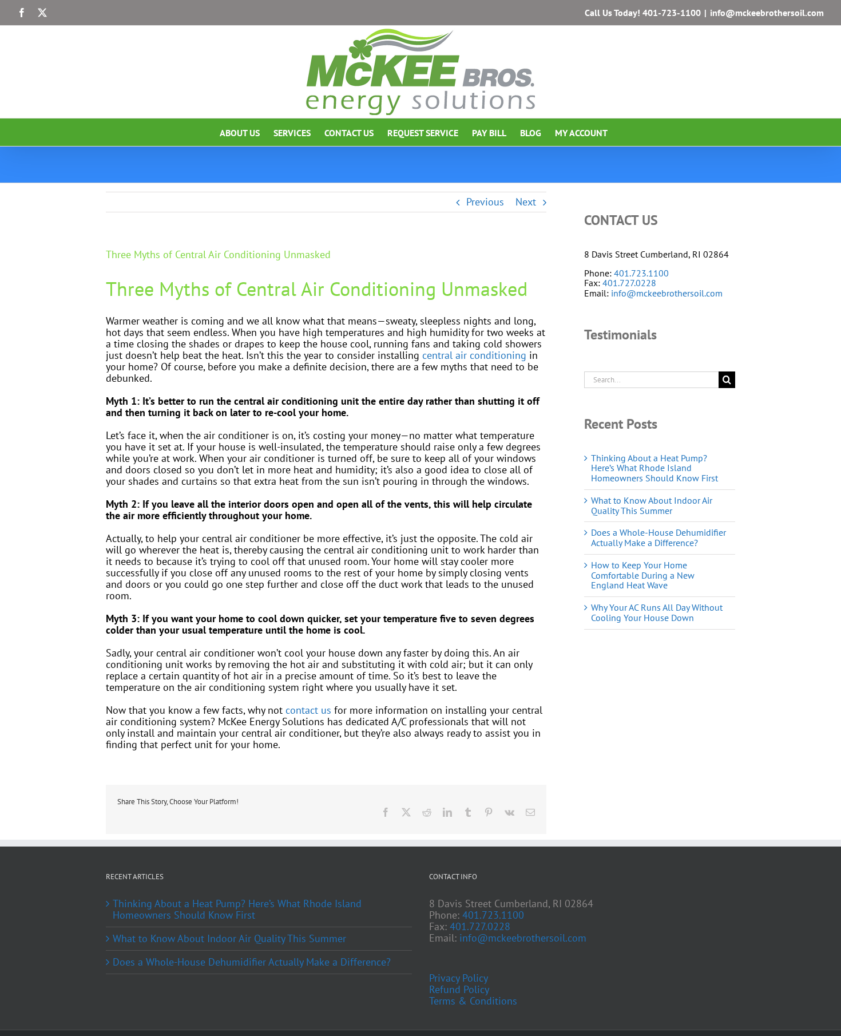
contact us (308, 710)
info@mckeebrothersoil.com (767, 12)
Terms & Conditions (473, 1001)
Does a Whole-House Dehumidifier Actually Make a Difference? (658, 537)
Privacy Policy (458, 978)
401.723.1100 (641, 273)
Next (525, 201)
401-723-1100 (671, 12)
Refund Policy (459, 989)
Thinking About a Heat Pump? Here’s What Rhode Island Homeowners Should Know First (654, 468)
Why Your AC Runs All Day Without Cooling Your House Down (657, 612)
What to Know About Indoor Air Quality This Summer (651, 505)
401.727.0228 (629, 282)
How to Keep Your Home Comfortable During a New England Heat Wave (643, 575)
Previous (485, 201)
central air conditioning (474, 355)
